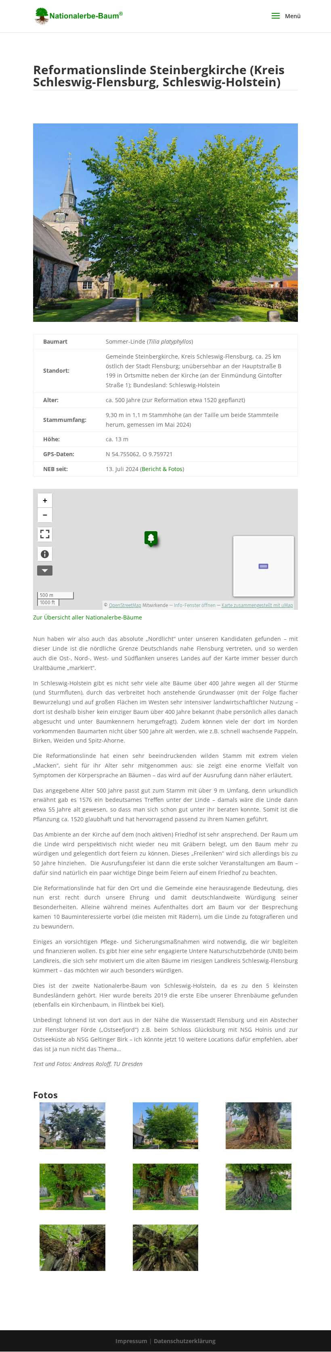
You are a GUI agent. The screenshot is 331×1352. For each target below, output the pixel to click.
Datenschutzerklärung (185, 1341)
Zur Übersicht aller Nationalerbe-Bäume (87, 617)
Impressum (132, 1341)
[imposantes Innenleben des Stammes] (165, 1210)
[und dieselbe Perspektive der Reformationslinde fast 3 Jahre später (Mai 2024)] (165, 1149)
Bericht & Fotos (162, 469)
